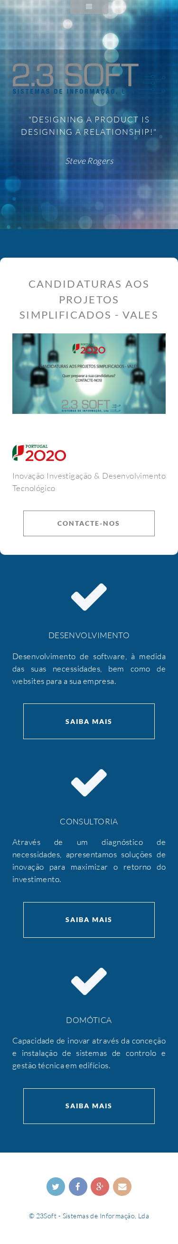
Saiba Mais (89, 721)
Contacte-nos (88, 523)
